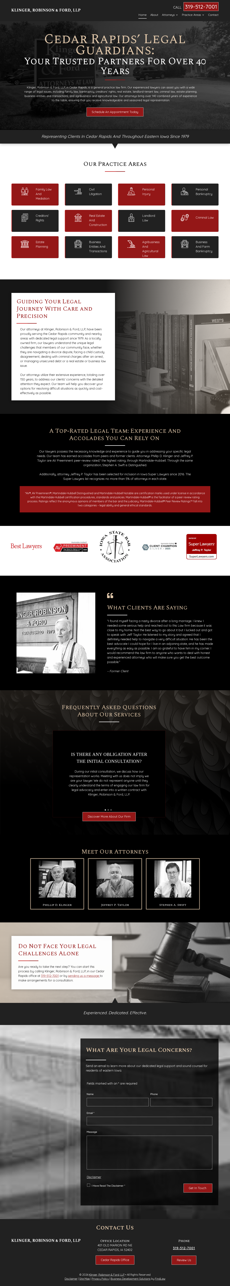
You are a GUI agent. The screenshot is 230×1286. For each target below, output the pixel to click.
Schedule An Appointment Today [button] (115, 112)
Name (90, 1094)
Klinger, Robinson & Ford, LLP (107, 1274)
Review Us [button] (184, 1260)
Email (90, 1113)
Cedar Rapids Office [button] (115, 1260)
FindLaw (160, 1278)
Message (92, 1131)
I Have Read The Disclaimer (108, 1185)
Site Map (84, 1278)
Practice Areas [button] (191, 15)
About (154, 15)
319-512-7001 (201, 6)
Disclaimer (94, 1177)
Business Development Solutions (131, 1278)
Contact (213, 15)
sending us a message (84, 976)
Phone (154, 1094)
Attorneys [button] (168, 15)
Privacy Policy (100, 1278)
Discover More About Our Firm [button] (109, 816)
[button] (226, 1261)
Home (142, 15)
